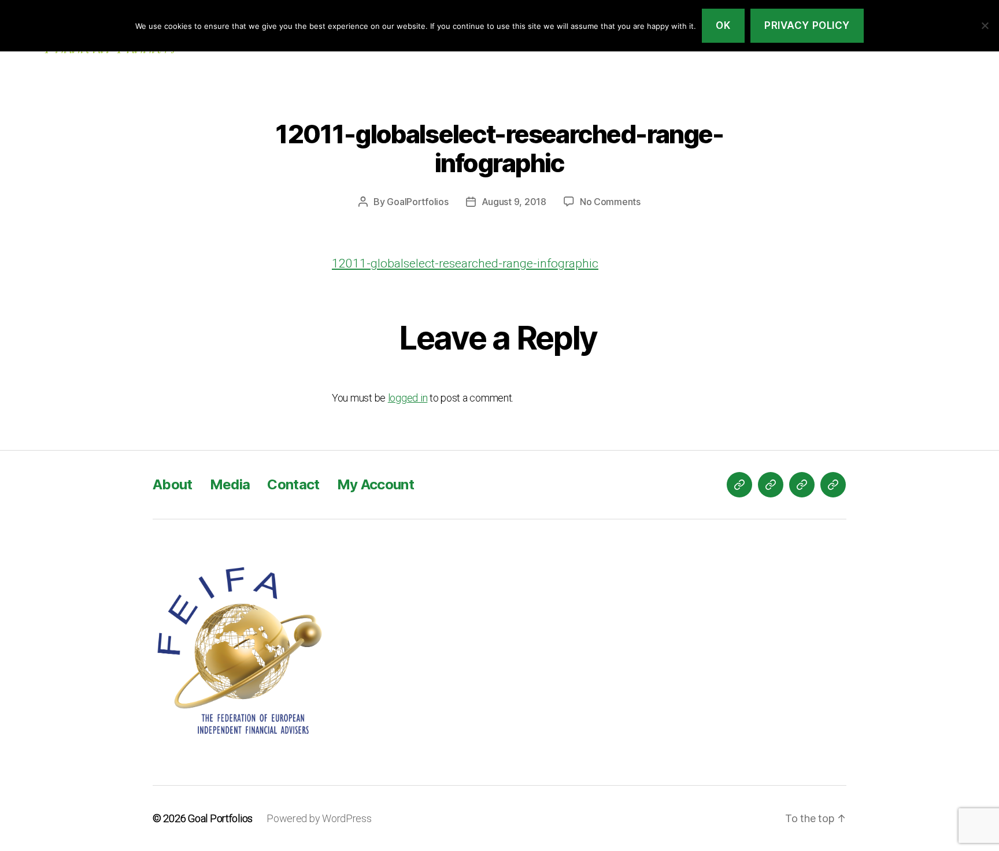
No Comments (610, 201)
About (173, 484)
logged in (408, 398)
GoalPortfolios (417, 201)
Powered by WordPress (319, 818)
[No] (984, 25)
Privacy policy (807, 25)
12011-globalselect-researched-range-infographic (465, 263)
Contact (293, 484)
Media (230, 484)
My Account (375, 484)
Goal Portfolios (220, 818)
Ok (723, 25)
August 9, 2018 (514, 201)
